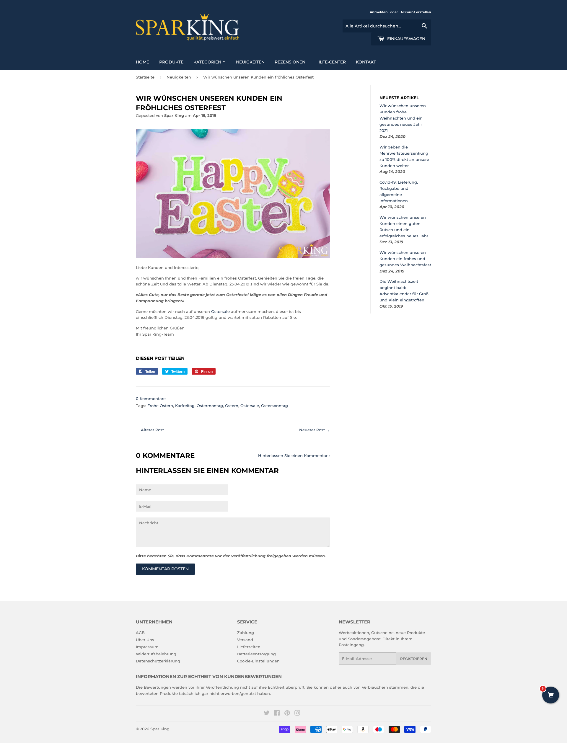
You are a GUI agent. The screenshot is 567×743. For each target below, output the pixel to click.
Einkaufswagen (405, 38)
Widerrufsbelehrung (156, 653)
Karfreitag (185, 405)
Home (142, 62)
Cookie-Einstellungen (258, 661)
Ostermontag (210, 405)
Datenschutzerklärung (158, 661)
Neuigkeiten (250, 62)
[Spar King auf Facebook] (277, 713)
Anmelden (379, 12)
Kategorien (207, 62)
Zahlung (245, 632)
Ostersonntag (274, 405)
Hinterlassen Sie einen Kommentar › (294, 455)
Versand (245, 639)
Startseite (145, 77)
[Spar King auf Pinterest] (287, 713)
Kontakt (366, 62)
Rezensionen (290, 62)
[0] (550, 695)
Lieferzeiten (248, 646)
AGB (140, 632)
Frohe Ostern (160, 405)
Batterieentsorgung (256, 653)
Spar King (160, 728)
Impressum (147, 646)
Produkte (171, 62)
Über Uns (145, 639)
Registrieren (413, 659)
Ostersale (220, 311)
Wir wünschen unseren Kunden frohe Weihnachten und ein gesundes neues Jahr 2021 (402, 118)
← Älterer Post (150, 429)
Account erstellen (415, 12)
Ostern (231, 405)
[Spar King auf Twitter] (267, 713)
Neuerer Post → (314, 429)
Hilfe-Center (330, 62)
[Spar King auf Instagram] (297, 713)
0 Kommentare (151, 398)
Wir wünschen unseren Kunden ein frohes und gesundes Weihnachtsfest (405, 258)
